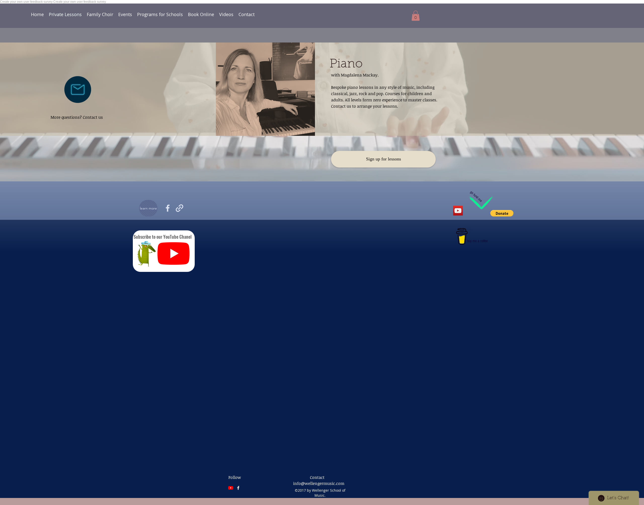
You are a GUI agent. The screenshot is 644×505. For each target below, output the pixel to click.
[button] (383, 159)
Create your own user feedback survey (26, 2)
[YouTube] (173, 253)
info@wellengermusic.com (318, 483)
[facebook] (238, 487)
